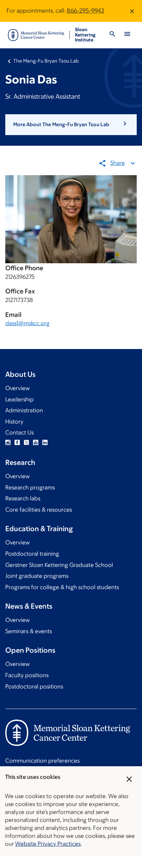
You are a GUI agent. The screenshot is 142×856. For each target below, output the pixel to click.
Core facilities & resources (38, 509)
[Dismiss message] (132, 11)
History (14, 421)
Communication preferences (42, 760)
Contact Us (19, 432)
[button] (71, 124)
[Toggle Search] (112, 35)
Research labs (22, 498)
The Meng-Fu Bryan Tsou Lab (46, 61)
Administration (24, 410)
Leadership (19, 399)
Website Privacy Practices (48, 843)
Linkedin (45, 442)
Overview (17, 388)
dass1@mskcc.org (27, 323)
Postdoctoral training (32, 553)
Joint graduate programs (36, 576)
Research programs (30, 487)
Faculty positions (27, 675)
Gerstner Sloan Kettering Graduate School (59, 565)
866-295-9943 (85, 10)
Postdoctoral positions (34, 686)
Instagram (8, 442)
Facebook (17, 442)
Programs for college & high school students (62, 587)
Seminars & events (28, 631)
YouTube (35, 442)
